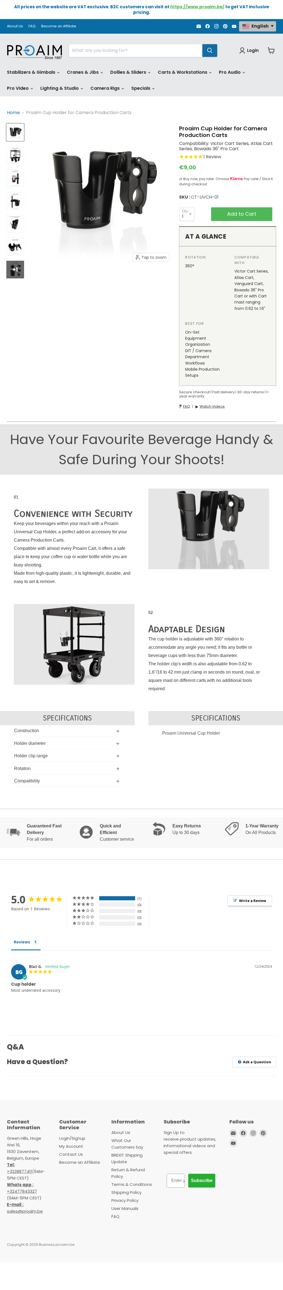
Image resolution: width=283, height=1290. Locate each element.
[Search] (209, 50)
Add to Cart (241, 213)
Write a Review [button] (252, 900)
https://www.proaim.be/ (197, 7)
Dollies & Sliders (128, 72)
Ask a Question (256, 1061)
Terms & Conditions (131, 1184)
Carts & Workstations (183, 72)
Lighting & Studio (60, 88)
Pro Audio (230, 72)
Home (13, 112)
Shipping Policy (126, 1192)
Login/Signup (72, 1138)
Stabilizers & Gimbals (31, 72)
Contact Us (71, 1154)
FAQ (32, 26)
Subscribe (202, 1180)
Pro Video (18, 88)
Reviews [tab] (22, 942)
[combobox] (135, 50)
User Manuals (124, 1208)
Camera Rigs (105, 88)
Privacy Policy (124, 1200)
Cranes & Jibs (83, 72)
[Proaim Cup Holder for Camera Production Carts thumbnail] (15, 132)
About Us (15, 26)
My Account (71, 1146)
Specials (141, 88)
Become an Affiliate (58, 26)
